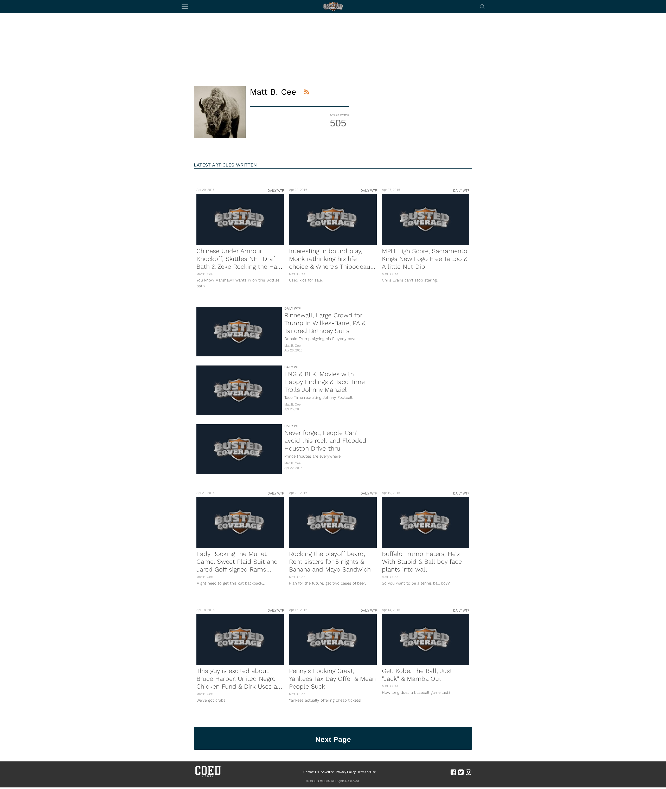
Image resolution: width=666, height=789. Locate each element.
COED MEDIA (320, 781)
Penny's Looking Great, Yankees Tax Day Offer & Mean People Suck (332, 678)
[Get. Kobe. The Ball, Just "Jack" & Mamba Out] (425, 639)
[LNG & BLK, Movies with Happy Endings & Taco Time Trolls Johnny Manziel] (239, 390)
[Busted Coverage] (333, 6)
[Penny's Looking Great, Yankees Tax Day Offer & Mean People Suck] (332, 639)
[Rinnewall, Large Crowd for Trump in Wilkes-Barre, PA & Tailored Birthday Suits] (239, 331)
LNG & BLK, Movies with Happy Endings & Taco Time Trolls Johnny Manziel (324, 381)
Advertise (327, 772)
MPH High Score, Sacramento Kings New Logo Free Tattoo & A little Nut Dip (425, 258)
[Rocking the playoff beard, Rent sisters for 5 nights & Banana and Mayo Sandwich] (332, 522)
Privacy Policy (346, 772)
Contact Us (311, 772)
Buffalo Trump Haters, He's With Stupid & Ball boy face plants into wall (422, 561)
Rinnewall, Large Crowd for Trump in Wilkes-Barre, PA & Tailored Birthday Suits (325, 323)
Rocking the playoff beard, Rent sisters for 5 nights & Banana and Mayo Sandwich (330, 561)
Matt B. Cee (204, 274)
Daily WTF (276, 191)
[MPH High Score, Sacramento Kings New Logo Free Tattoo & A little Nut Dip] (425, 219)
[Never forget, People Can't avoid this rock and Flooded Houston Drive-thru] (239, 449)
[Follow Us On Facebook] (453, 772)
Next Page (333, 739)
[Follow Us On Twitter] (461, 772)
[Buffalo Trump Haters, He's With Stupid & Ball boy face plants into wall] (425, 522)
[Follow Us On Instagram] (468, 772)
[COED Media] (208, 777)
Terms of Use (366, 772)
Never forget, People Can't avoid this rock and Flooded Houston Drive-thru (325, 440)
